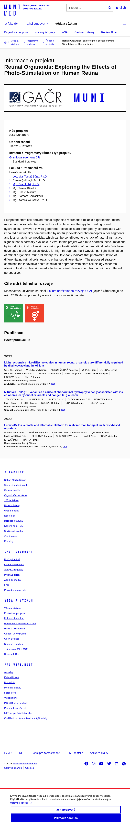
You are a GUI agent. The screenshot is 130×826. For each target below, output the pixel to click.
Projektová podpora (16, 32)
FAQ (6, 585)
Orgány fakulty (12, 490)
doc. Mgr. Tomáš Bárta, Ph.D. (30, 176)
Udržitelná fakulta (13, 531)
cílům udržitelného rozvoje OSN (70, 291)
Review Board (109, 32)
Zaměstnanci (11, 536)
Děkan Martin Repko (15, 480)
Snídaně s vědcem (14, 644)
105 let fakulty (11, 500)
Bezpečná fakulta (13, 520)
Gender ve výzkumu (15, 633)
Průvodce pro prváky (15, 590)
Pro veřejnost (18, 665)
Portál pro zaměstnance (45, 753)
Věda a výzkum (18, 600)
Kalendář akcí (11, 677)
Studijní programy (13, 569)
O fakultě (14, 472)
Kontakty (9, 541)
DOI (53, 384)
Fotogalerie (10, 692)
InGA (65, 32)
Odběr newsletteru (14, 564)
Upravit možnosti (19, 802)
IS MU (8, 753)
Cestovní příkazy (84, 32)
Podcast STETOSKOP (16, 702)
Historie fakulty (12, 505)
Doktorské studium (14, 618)
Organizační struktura (15, 495)
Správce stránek (13, 767)
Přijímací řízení (12, 574)
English (121, 7)
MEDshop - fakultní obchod (18, 713)
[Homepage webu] (26, 10)
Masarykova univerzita (25, 763)
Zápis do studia (12, 579)
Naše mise (10, 515)
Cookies (29, 767)
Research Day (11, 654)
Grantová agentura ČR (24, 157)
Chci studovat (18, 552)
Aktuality (8, 672)
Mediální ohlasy (12, 687)
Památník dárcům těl (15, 708)
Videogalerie (11, 697)
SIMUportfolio (75, 753)
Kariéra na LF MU (13, 525)
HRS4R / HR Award (14, 628)
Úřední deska (11, 510)
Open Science (11, 638)
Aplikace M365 (99, 753)
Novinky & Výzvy (45, 32)
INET (21, 753)
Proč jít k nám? (12, 559)
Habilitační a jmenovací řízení (20, 623)
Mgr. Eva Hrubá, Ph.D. (26, 184)
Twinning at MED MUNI (16, 649)
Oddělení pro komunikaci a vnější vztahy (26, 718)
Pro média (9, 682)
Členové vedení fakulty (16, 485)
